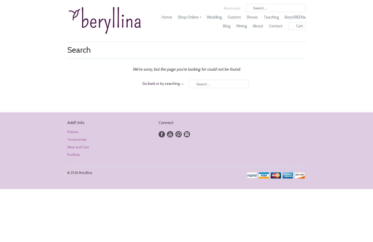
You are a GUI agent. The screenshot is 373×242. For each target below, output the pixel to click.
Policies (73, 132)
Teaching (271, 17)
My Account (232, 8)
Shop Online (189, 17)
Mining (241, 26)
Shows (252, 17)
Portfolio (73, 155)
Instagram (187, 134)
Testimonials (77, 139)
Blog (226, 26)
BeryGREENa (295, 17)
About (258, 26)
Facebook (162, 134)
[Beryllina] (105, 21)
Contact (275, 26)
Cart (299, 26)
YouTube (170, 134)
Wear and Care (78, 147)
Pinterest (178, 134)
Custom (234, 17)
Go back (148, 83)
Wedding (214, 17)
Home (167, 17)
